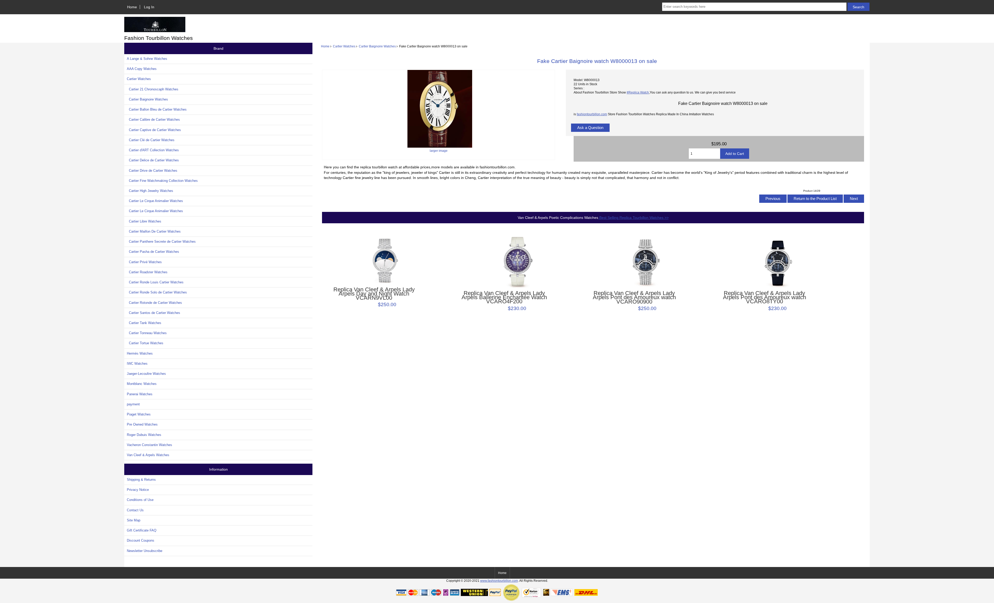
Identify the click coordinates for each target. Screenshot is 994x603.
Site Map (133, 520)
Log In (149, 7)
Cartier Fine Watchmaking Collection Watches (162, 181)
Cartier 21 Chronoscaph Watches (152, 89)
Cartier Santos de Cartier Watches (153, 313)
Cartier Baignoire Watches (377, 46)
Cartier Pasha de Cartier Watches (153, 252)
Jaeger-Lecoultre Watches (146, 374)
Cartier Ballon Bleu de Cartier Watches (157, 109)
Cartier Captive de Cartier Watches (154, 130)
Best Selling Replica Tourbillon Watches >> (633, 218)
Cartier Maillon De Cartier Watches (154, 231)
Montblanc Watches (142, 384)
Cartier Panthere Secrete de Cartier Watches (161, 241)
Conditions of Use (140, 500)
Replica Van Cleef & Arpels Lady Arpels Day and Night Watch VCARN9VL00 (374, 294)
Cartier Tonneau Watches (147, 333)
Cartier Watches (344, 46)
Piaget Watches (139, 414)
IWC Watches (137, 363)
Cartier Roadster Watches (147, 272)
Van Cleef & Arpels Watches (148, 455)
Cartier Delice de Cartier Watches (153, 160)
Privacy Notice (138, 490)
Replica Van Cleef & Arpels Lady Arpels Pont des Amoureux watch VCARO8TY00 (764, 297)
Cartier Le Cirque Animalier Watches (155, 201)
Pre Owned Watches (142, 424)
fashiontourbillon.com (592, 114)
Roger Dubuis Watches (144, 435)
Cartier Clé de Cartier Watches (150, 140)
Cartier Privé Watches (144, 262)
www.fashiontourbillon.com (499, 580)
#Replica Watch (638, 92)
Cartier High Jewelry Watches (150, 191)
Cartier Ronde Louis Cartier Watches (155, 282)
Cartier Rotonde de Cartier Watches (154, 303)
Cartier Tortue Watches (145, 343)
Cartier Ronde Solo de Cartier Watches (157, 292)
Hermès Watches (140, 353)
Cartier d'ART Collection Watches (153, 150)
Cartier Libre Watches (144, 221)
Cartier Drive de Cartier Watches (152, 171)
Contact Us (135, 510)
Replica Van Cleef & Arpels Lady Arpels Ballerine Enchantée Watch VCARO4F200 (504, 297)
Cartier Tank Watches (144, 323)
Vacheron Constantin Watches (149, 445)
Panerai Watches (139, 394)
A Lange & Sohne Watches (147, 59)
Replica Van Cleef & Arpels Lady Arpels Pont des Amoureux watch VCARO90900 (634, 297)
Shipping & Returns (141, 480)
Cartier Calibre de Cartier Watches (153, 119)
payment (133, 404)
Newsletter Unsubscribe (144, 551)
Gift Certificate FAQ (141, 530)
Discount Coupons (140, 540)
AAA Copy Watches (142, 69)
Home (132, 7)
